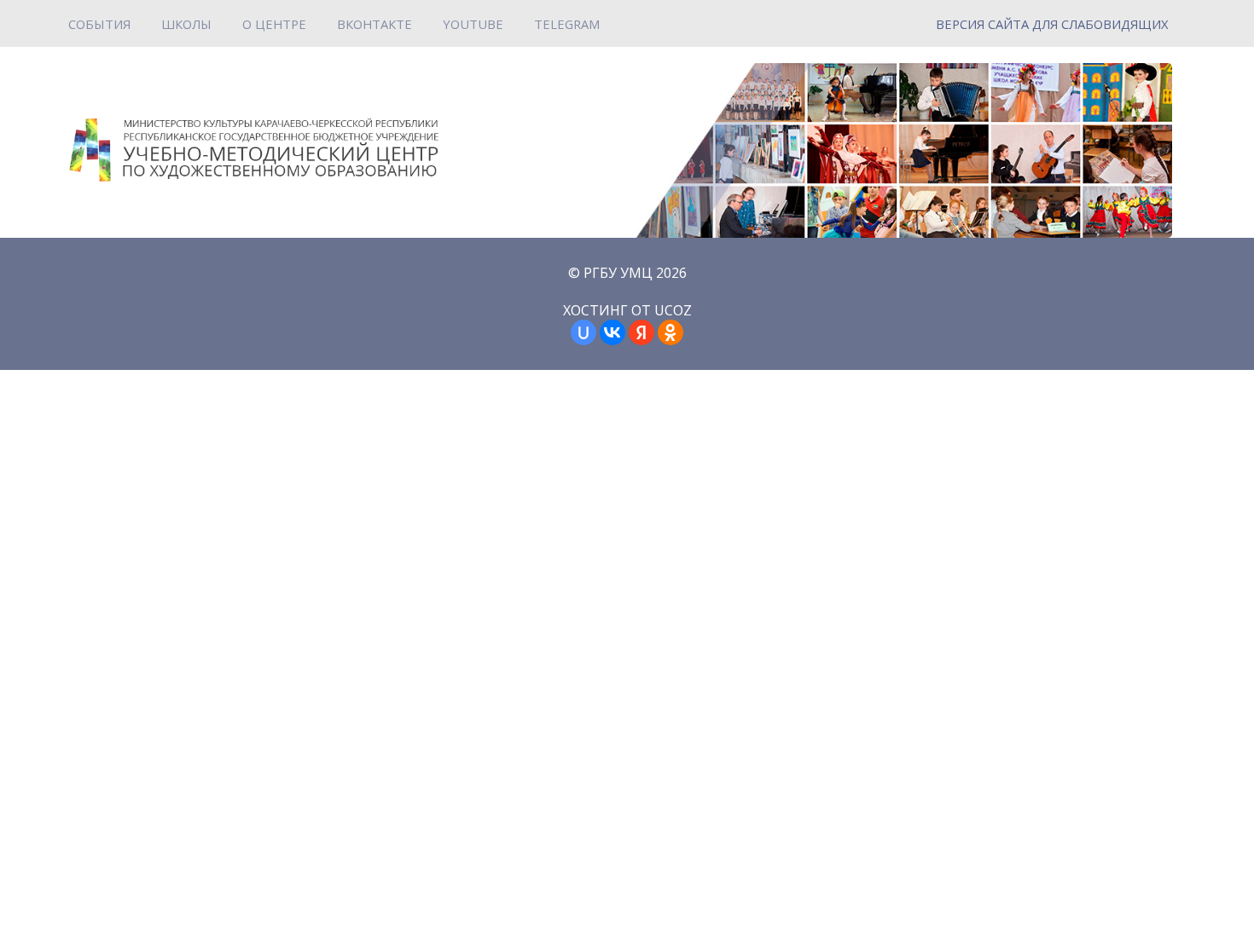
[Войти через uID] (583, 332)
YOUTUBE (473, 23)
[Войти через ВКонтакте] (612, 332)
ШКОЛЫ (186, 23)
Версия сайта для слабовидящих (1052, 23)
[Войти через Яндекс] (641, 332)
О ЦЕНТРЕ (274, 23)
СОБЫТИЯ (99, 23)
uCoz (673, 310)
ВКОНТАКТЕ (374, 23)
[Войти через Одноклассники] (670, 332)
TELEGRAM (567, 23)
